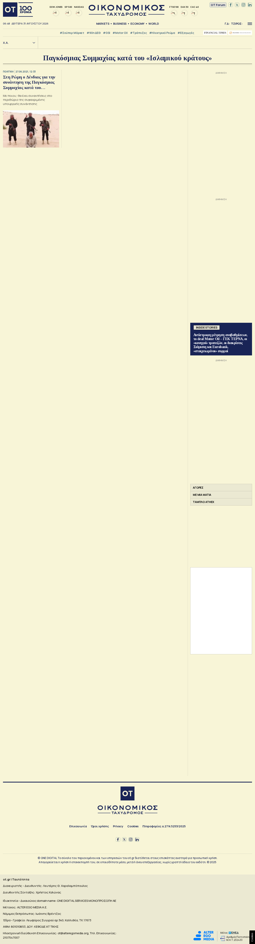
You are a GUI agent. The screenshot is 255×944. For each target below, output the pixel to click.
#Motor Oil (120, 33)
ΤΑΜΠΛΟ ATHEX (203, 502)
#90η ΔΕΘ (94, 33)
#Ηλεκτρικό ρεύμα (162, 33)
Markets (102, 23)
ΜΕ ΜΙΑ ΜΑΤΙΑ (202, 495)
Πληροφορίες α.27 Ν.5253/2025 (164, 826)
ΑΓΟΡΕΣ (198, 487)
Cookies (132, 826)
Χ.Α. (6, 43)
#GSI (106, 33)
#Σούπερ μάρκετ (72, 33)
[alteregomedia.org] (203, 939)
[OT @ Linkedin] (250, 5)
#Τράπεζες (138, 33)
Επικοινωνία (78, 826)
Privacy (118, 826)
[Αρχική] (18, 9)
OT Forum (218, 5)
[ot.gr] (126, 15)
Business (120, 23)
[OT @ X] (237, 5)
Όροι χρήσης (100, 826)
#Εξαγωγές (186, 33)
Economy (137, 23)
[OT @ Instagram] (243, 5)
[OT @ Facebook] (231, 5)
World (153, 23)
